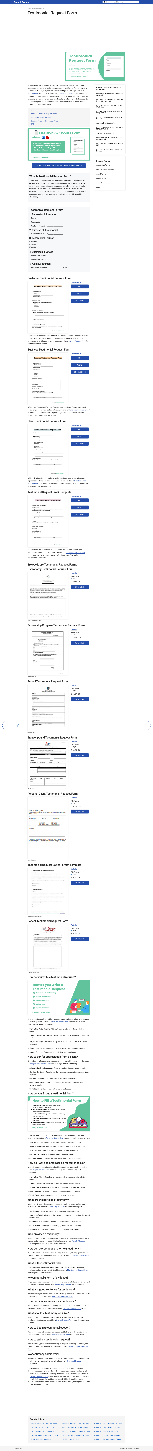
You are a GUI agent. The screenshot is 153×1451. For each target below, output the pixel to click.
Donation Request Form (61, 1335)
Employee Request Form (78, 410)
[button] (109, 187)
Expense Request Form (39, 1376)
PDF (79, 287)
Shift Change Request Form (62, 1296)
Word (79, 294)
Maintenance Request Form (77, 1270)
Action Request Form (78, 341)
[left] (3, 725)
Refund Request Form (63, 1285)
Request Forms (37, 8)
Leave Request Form (60, 1022)
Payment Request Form (72, 1308)
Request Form (33, 94)
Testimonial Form (66, 94)
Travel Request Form (57, 1207)
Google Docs (80, 301)
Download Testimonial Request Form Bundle (59, 165)
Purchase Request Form (55, 1138)
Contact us (18, 1448)
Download (80, 587)
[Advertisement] (76, 33)
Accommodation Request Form (106, 123)
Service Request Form (64, 1320)
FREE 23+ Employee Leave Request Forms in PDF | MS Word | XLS (109, 100)
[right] (149, 725)
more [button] (32, 124)
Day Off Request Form (80, 1256)
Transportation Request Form (105, 133)
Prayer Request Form (41, 1170)
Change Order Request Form (40, 1064)
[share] (19, 725)
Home (29, 8)
